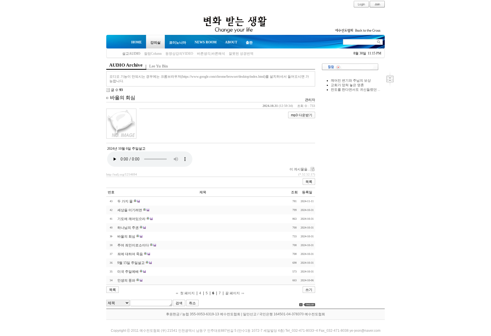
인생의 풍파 (126, 280)
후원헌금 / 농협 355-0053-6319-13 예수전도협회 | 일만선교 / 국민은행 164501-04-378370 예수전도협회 (245, 314)
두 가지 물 (125, 201)
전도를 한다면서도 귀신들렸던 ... (355, 90)
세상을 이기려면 (129, 210)
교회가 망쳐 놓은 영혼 (347, 85)
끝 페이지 (232, 293)
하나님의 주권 (128, 228)
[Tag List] (309, 304)
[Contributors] (301, 304)
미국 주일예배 (128, 272)
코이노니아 (177, 43)
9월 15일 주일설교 (131, 263)
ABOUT (231, 42)
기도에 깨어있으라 (131, 219)
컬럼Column (153, 54)
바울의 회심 (122, 97)
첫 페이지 (187, 293)
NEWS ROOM (206, 42)
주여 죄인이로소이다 (133, 245)
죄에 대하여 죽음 (130, 254)
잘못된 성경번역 (241, 54)
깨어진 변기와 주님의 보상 (351, 81)
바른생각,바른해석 (211, 54)
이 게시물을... (300, 169)
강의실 (155, 43)
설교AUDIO (131, 54)
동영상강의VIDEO (179, 54)
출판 (249, 43)
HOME (136, 42)
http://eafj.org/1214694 (121, 174)
